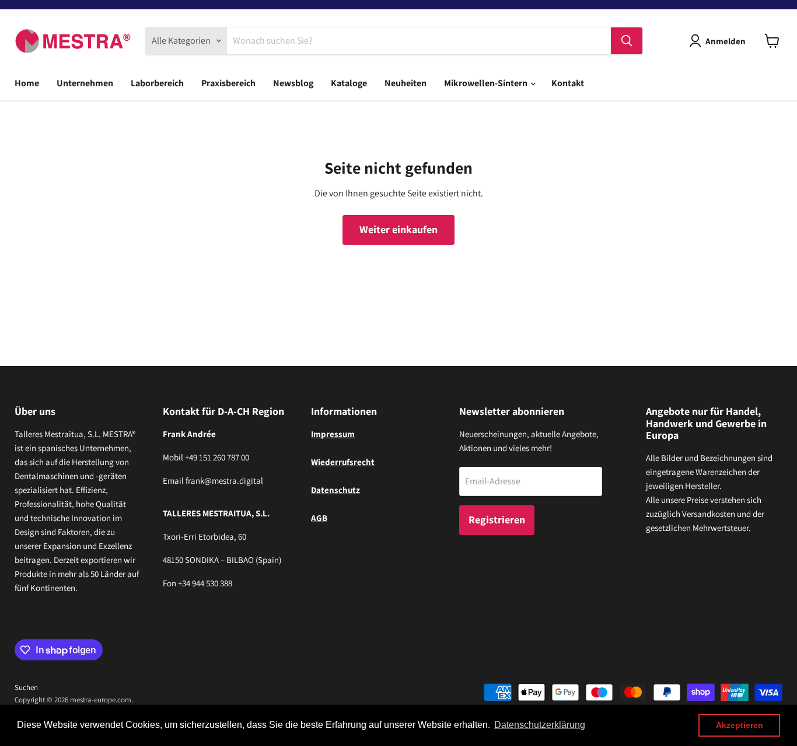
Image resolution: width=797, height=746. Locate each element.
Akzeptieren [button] (739, 725)
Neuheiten (405, 83)
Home (27, 83)
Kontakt (567, 83)
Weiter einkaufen (398, 229)
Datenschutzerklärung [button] (539, 725)
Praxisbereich (228, 83)
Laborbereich (157, 83)
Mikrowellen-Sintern (486, 83)
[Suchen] (626, 40)
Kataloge (349, 83)
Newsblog (293, 83)
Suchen (26, 687)
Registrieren (497, 519)
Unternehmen (85, 83)
